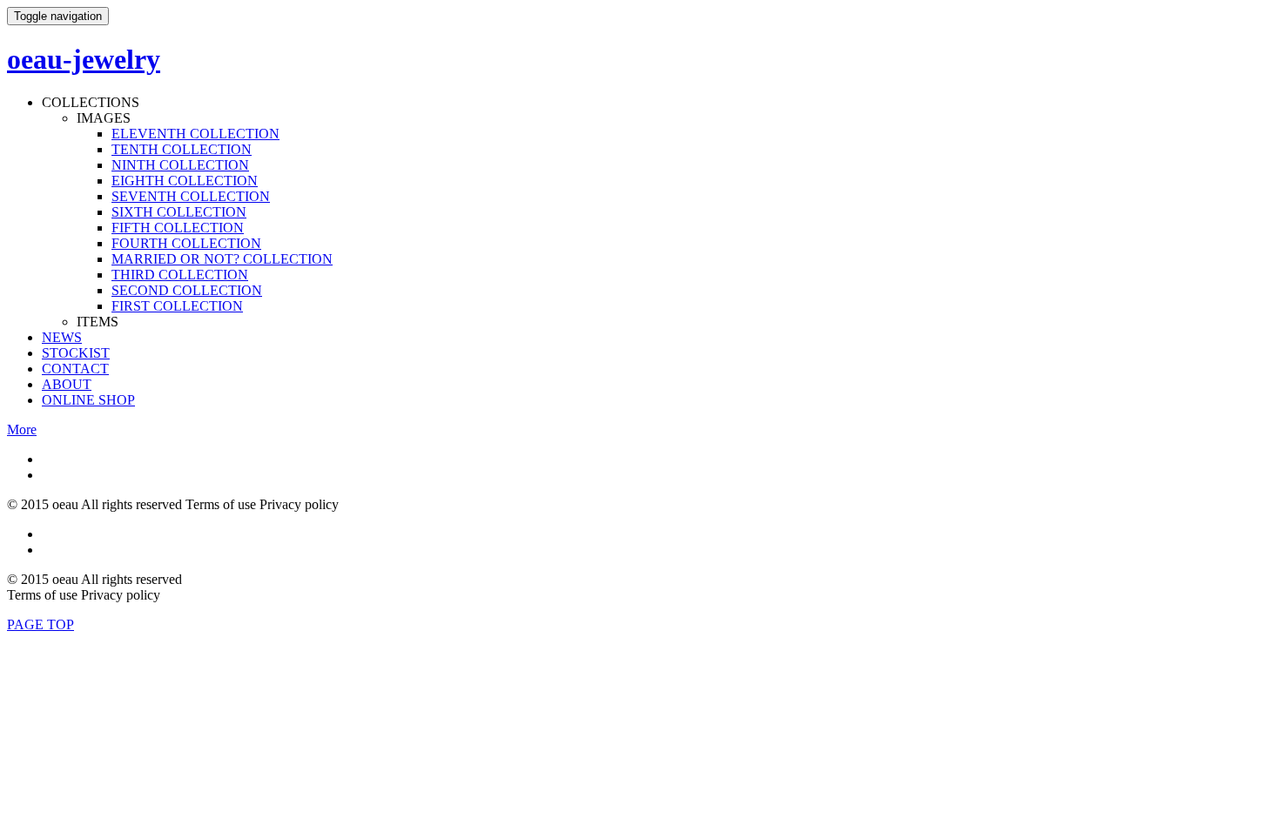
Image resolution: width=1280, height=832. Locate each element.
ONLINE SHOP (88, 400)
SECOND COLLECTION (186, 290)
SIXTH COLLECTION (178, 212)
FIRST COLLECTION (177, 306)
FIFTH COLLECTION (177, 227)
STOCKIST (76, 353)
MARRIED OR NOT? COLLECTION (222, 259)
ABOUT (66, 384)
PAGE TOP (40, 624)
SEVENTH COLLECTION (190, 196)
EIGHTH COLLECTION (184, 180)
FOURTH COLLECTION (186, 243)
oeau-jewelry (83, 59)
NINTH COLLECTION (180, 165)
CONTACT (75, 368)
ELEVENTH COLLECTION (195, 133)
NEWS (62, 337)
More (22, 429)
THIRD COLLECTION (179, 274)
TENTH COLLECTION (181, 149)
